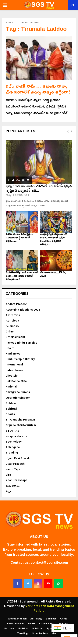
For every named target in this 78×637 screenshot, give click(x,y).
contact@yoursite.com (49, 562)
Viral (9, 474)
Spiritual (11, 408)
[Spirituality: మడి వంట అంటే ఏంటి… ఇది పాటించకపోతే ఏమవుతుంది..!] (22, 260)
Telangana (13, 447)
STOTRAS (12, 430)
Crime (10, 331)
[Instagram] (38, 583)
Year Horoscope (16, 480)
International (14, 364)
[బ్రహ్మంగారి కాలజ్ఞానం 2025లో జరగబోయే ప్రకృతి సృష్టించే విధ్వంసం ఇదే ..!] (39, 162)
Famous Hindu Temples (21, 342)
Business (12, 325)
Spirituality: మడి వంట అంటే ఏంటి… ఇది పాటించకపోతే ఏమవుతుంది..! (22, 276)
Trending (12, 452)
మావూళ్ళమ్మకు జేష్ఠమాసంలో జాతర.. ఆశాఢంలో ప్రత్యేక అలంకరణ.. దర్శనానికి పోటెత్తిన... (53, 239)
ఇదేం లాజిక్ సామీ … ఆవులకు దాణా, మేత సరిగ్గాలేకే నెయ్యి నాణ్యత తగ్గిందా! (38, 88)
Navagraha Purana (18, 391)
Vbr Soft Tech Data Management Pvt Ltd (49, 608)
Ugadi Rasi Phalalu (18, 458)
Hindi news (13, 353)
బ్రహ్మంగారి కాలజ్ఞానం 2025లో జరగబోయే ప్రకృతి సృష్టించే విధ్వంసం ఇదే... (39, 188)
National (11, 386)
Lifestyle (12, 375)
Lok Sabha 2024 (16, 381)
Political (11, 403)
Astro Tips (13, 315)
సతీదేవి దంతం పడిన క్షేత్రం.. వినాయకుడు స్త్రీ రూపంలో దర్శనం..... (19, 237)
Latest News (14, 370)
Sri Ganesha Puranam (20, 419)
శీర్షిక (8, 491)
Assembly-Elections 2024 (23, 309)
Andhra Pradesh (16, 303)
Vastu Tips (13, 469)
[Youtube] (48, 583)
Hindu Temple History (20, 358)
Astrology (12, 320)
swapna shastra (16, 436)
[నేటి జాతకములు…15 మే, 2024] (56, 260)
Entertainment (15, 336)
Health (10, 348)
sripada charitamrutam (21, 424)
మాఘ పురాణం (13, 485)
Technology (14, 441)
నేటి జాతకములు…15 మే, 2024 (53, 274)
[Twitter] (28, 583)
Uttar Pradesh (15, 463)
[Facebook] (17, 583)
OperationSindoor (18, 397)
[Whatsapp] (58, 583)
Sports (10, 414)
